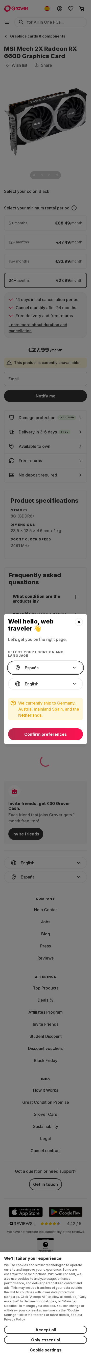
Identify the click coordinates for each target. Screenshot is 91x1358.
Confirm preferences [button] (45, 734)
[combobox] (45, 668)
